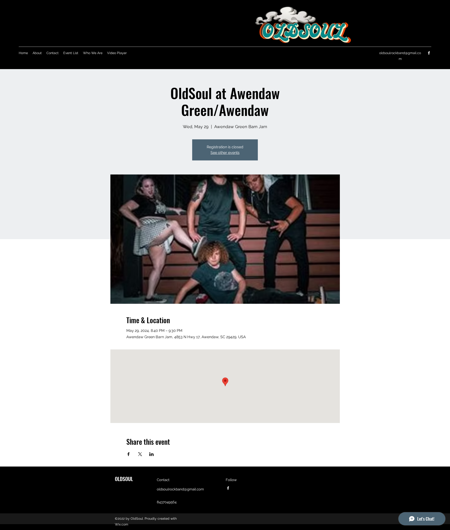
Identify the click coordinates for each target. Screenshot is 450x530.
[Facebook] (429, 53)
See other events (225, 152)
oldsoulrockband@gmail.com (180, 489)
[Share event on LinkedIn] (151, 454)
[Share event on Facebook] (128, 454)
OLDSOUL (124, 478)
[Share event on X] (140, 454)
